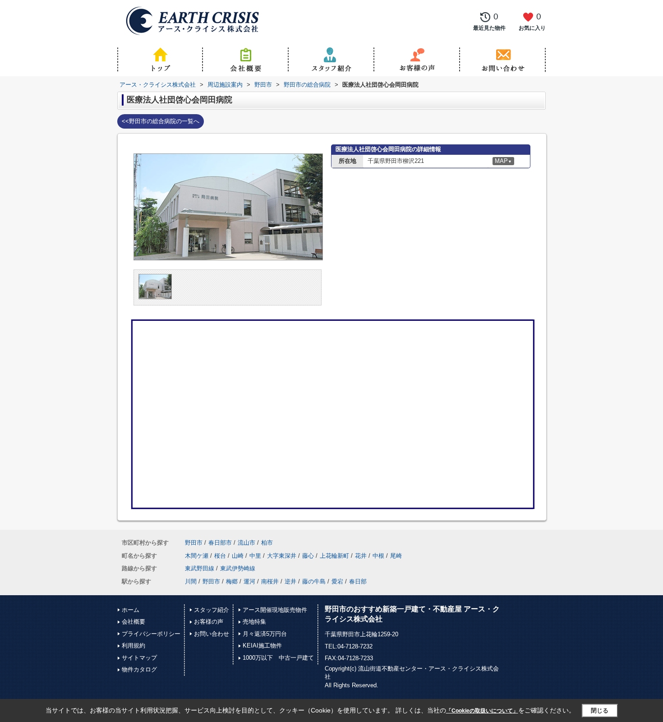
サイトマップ (139, 657)
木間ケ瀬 (196, 555)
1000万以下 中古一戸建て (278, 657)
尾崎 (396, 555)
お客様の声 (208, 621)
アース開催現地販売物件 (275, 609)
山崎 (238, 555)
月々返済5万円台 (265, 633)
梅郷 (232, 581)
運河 (249, 581)
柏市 (267, 542)
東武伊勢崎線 (237, 568)
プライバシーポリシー (151, 633)
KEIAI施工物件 (262, 645)
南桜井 (270, 581)
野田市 (194, 542)
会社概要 (133, 621)
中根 (378, 555)
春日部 (358, 581)
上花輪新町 (334, 555)
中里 (255, 555)
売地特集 (254, 621)
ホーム (130, 609)
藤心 (308, 555)
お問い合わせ (211, 633)
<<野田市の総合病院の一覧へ (160, 121)
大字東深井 (281, 555)
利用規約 (133, 645)
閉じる (599, 710)
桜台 (220, 555)
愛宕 (337, 581)
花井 (361, 555)
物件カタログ (139, 669)
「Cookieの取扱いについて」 (482, 711)
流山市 (246, 542)
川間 (191, 581)
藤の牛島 (314, 581)
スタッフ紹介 (211, 609)
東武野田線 (199, 568)
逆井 (290, 581)
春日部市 (220, 542)
